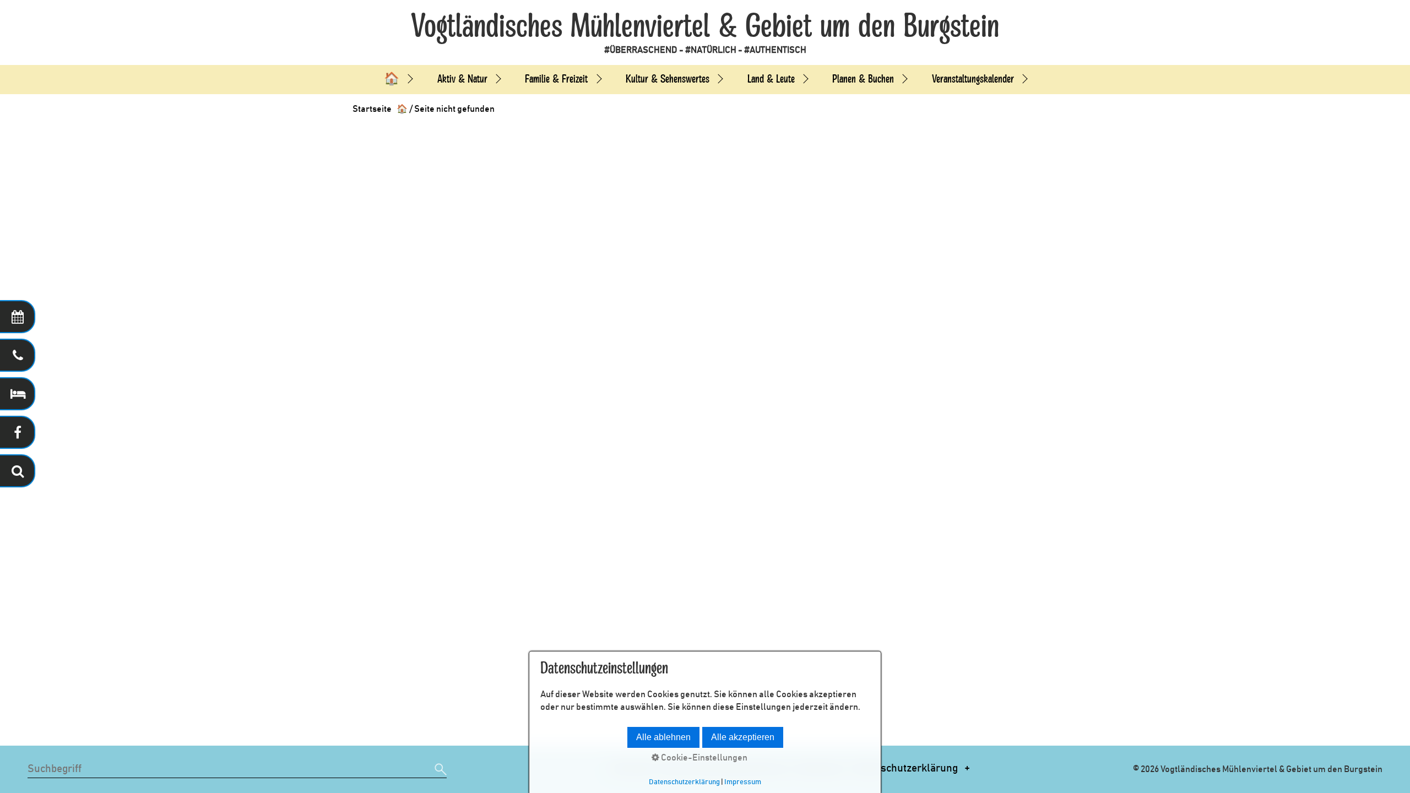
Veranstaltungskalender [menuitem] (973, 79)
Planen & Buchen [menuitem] (863, 79)
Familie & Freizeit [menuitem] (556, 79)
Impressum (742, 782)
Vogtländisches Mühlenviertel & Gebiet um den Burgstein (705, 26)
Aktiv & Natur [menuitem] (462, 79)
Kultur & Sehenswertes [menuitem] (667, 79)
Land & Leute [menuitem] (771, 79)
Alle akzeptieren (742, 737)
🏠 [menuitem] (391, 79)
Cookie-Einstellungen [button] (703, 757)
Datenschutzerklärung (906, 768)
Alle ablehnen (663, 737)
